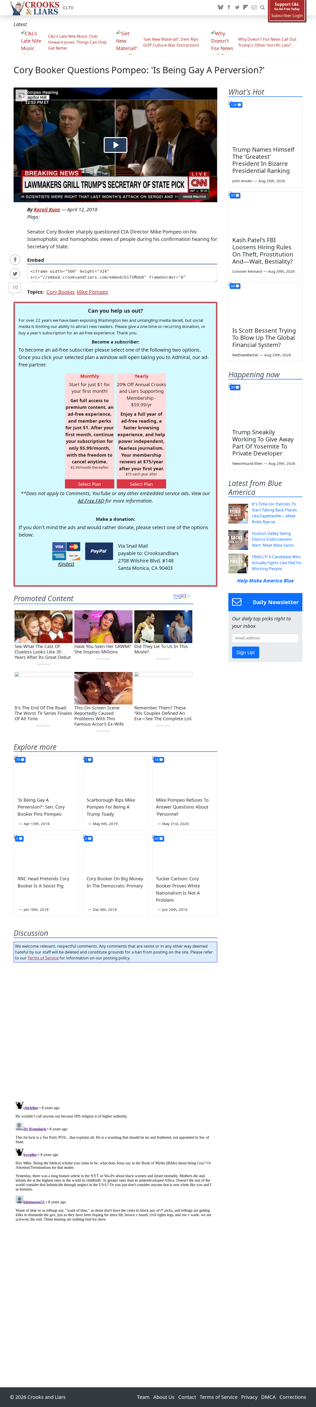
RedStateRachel (245, 354)
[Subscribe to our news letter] (254, 7)
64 (156, 838)
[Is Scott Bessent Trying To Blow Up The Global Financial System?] (265, 303)
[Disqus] (115, 1161)
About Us (164, 1397)
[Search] (262, 7)
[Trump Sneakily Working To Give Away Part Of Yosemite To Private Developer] (265, 404)
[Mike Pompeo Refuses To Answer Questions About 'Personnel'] (184, 774)
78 (18, 759)
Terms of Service (43, 958)
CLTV (68, 8)
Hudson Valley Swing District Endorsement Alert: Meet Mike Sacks (273, 539)
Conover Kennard (247, 271)
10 (15, 287)
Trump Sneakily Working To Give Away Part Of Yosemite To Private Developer (263, 442)
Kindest (66, 563)
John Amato (242, 180)
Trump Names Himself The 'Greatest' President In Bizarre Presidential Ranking (263, 160)
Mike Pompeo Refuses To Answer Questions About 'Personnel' (182, 807)
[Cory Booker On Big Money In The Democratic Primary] (115, 853)
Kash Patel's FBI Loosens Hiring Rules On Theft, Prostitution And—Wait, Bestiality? (262, 250)
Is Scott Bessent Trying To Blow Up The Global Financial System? (264, 337)
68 (233, 286)
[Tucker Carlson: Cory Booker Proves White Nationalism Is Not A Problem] (184, 853)
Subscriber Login (287, 15)
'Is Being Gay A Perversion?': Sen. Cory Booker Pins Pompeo (41, 807)
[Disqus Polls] (115, 1030)
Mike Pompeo (92, 292)
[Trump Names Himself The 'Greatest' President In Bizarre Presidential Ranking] (265, 121)
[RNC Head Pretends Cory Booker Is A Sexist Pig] (46, 853)
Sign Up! (245, 652)
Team (143, 1397)
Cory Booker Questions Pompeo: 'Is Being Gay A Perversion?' (139, 70)
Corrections (292, 1397)
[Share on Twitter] (15, 274)
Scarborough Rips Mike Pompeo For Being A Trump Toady (111, 807)
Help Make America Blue (265, 580)
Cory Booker (60, 292)
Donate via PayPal (99, 551)
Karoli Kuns (47, 209)
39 (233, 387)
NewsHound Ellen (247, 463)
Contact (187, 1397)
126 (234, 104)
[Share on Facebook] (15, 259)
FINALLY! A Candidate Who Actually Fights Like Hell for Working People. (277, 562)
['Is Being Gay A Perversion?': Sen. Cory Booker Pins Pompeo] (46, 774)
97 (233, 195)
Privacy (249, 1397)
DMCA (268, 1397)
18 (156, 759)
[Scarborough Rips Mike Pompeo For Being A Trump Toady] (115, 774)
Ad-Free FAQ (91, 500)
